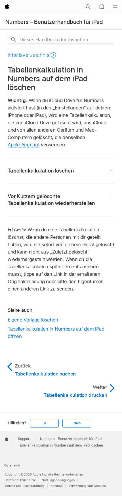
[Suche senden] (14, 40)
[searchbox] (61, 39)
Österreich (12, 465)
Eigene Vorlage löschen (33, 320)
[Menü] (115, 7)
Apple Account (23, 145)
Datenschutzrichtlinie (20, 480)
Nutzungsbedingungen (58, 480)
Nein (77, 423)
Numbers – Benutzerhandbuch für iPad (54, 21)
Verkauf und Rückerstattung (25, 486)
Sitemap (57, 486)
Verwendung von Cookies (87, 486)
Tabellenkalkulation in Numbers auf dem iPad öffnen (56, 332)
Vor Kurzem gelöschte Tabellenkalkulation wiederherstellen (51, 199)
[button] (88, 7)
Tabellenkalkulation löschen (41, 170)
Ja (45, 423)
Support (24, 439)
